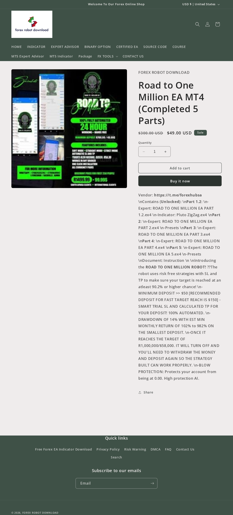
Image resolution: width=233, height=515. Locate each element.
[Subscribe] (152, 494)
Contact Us (185, 460)
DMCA (155, 460)
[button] (107, 56)
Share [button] (148, 392)
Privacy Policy (108, 460)
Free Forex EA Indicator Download (63, 460)
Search (116, 468)
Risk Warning (135, 460)
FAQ (168, 460)
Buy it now (180, 181)
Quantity (145, 143)
